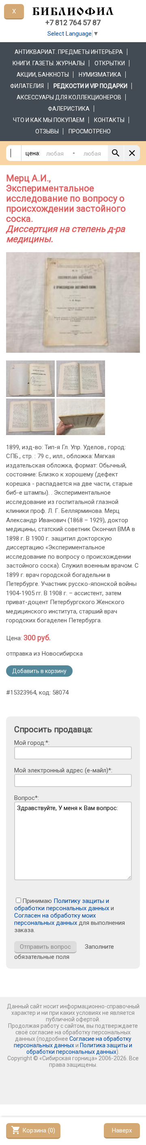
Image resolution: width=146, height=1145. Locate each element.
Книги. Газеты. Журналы (49, 63)
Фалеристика (69, 108)
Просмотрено (90, 131)
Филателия (27, 86)
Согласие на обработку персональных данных (72, 1042)
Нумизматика (100, 74)
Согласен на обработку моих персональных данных (55, 919)
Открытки (109, 63)
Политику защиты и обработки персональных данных (61, 904)
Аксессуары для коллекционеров (69, 97)
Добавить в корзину (39, 671)
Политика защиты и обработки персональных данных (79, 1048)
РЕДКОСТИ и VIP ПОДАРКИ (90, 86)
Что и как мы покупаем (48, 120)
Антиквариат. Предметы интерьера (69, 52)
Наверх (122, 1130)
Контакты (109, 120)
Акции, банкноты (43, 74)
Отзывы (47, 131)
